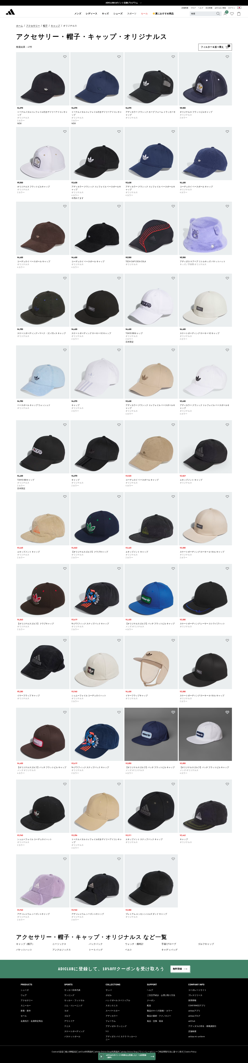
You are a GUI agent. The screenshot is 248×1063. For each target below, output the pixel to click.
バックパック (96, 944)
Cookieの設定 (58, 1052)
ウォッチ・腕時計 (134, 944)
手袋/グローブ (168, 944)
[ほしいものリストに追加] (65, 57)
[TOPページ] (10, 12)
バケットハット (24, 950)
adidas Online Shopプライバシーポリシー (139, 1052)
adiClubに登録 (220, 8)
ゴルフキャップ (206, 944)
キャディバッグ (169, 950)
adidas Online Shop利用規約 (107, 1052)
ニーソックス (59, 944)
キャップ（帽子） (25, 944)
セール (144, 14)
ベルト (128, 950)
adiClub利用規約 (85, 1052)
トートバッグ (96, 950)
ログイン (231, 8)
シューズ (118, 14)
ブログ (193, 8)
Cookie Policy (190, 1052)
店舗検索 (184, 8)
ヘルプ (200, 8)
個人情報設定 (71, 1052)
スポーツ (131, 14)
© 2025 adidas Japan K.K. (124, 1059)
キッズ (105, 14)
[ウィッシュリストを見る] (231, 13)
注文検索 (209, 8)
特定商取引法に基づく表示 (171, 1052)
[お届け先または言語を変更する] (239, 8)
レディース (91, 14)
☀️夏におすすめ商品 (163, 14)
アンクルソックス (61, 950)
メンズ (77, 14)
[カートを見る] (238, 13)
